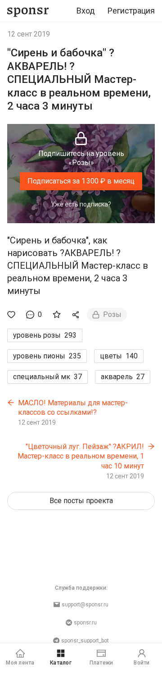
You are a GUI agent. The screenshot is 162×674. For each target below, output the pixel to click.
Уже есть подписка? (81, 204)
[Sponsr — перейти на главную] (28, 11)
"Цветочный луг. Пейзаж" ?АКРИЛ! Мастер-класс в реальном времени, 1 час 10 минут (81, 456)
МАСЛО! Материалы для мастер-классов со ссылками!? (73, 408)
